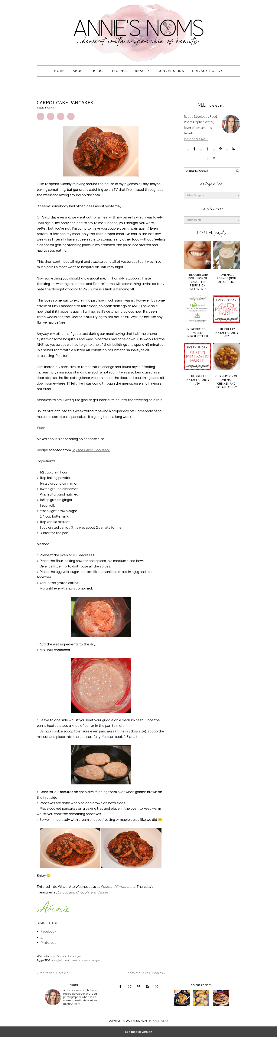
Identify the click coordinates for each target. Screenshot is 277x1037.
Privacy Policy (158, 1020)
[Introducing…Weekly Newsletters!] (197, 309)
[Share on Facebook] (40, 116)
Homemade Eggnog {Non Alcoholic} (226, 278)
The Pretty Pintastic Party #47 (226, 332)
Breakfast (55, 956)
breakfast (56, 960)
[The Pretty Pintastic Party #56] (197, 356)
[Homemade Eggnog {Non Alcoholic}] (226, 255)
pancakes (89, 960)
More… (78, 1004)
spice (98, 960)
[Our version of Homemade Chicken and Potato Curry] (226, 356)
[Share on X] (50, 116)
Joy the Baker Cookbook (91, 450)
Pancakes (67, 956)
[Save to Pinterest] (60, 116)
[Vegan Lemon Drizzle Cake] (201, 998)
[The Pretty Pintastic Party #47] (226, 309)
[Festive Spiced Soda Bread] (221, 998)
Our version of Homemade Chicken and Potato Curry (226, 381)
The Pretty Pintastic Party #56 (197, 379)
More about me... (196, 139)
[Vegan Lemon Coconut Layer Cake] (182, 998)
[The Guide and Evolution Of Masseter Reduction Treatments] (197, 255)
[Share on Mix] (71, 116)
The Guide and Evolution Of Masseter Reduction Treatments (197, 282)
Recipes (77, 956)
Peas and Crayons (115, 886)
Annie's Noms (138, 31)
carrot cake (77, 960)
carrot (66, 960)
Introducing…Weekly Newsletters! (197, 332)
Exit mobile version (138, 1032)
